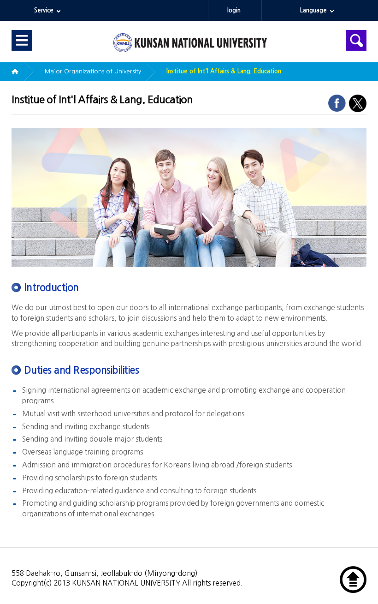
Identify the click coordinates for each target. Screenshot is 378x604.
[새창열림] (336, 102)
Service (43, 10)
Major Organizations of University (93, 71)
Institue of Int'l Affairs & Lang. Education (223, 71)
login (234, 10)
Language (313, 10)
